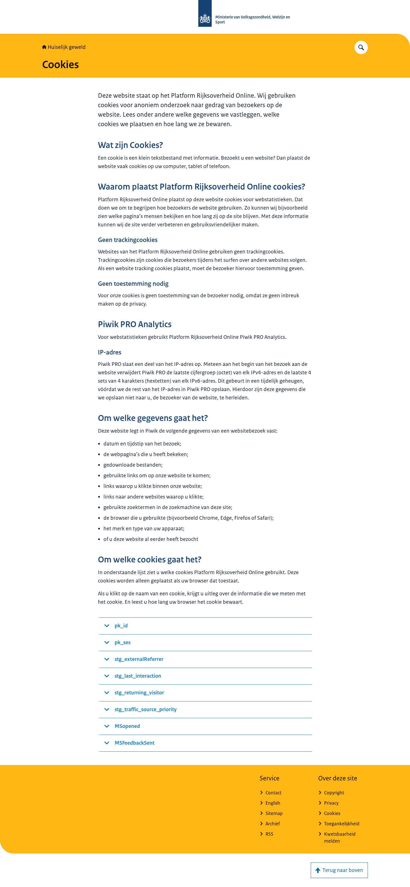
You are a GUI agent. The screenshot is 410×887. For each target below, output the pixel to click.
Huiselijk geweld (67, 47)
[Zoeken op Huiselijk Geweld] (361, 47)
